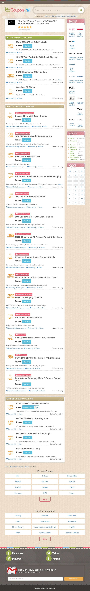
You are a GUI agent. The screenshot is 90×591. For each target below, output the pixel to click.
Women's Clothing (72, 532)
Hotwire (45, 476)
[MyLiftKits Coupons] (72, 87)
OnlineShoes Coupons (73, 81)
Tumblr (56, 558)
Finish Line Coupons (72, 46)
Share (20, 52)
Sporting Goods (45, 532)
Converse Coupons (80, 58)
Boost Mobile (72, 476)
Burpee (18, 487)
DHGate (45, 487)
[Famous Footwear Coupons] (72, 29)
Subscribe (74, 579)
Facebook (17, 553)
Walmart (57, 16)
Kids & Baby (72, 515)
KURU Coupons (72, 124)
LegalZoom (73, 16)
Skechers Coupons (80, 81)
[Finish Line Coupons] (72, 41)
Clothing (18, 515)
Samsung (17, 493)
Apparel (72, 145)
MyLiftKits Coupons (72, 92)
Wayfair (72, 481)
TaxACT (18, 481)
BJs (17, 476)
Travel (18, 521)
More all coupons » (19, 126)
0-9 (70, 171)
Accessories (73, 141)
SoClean (45, 481)
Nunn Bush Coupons (72, 69)
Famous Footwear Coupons (72, 34)
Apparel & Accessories (16, 467)
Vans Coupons (80, 113)
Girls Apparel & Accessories (74, 158)
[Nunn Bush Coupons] (72, 64)
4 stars (27, 27)
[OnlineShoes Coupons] (72, 76)
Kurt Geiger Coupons (80, 34)
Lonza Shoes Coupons (80, 125)
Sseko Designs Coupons (72, 103)
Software (45, 515)
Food (18, 532)
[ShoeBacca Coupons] (80, 98)
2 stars (22, 27)
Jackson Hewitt (65, 16)
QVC (45, 493)
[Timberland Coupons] (72, 53)
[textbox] (35, 579)
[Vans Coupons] (80, 109)
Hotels (72, 527)
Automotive (72, 521)
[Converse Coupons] (80, 53)
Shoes (72, 139)
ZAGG (72, 487)
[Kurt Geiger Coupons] (80, 29)
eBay (53, 16)
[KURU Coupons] (72, 119)
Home (7, 467)
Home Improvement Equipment (45, 527)
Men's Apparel (72, 154)
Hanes (72, 493)
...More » (60, 80)
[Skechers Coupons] (80, 76)
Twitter (56, 553)
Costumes (73, 147)
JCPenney (48, 16)
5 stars (30, 27)
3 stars (25, 27)
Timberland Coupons (72, 58)
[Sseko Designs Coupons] (72, 98)
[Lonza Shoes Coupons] (80, 119)
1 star (19, 27)
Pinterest (17, 558)
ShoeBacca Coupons (80, 103)
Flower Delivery (17, 527)
